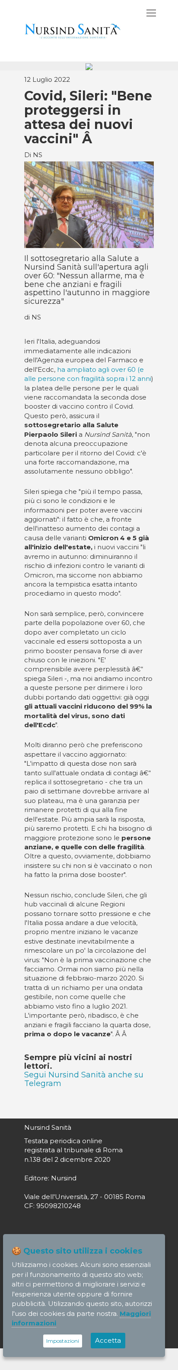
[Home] (72, 30)
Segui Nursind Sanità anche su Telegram (83, 1079)
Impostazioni (62, 1341)
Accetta (108, 1340)
